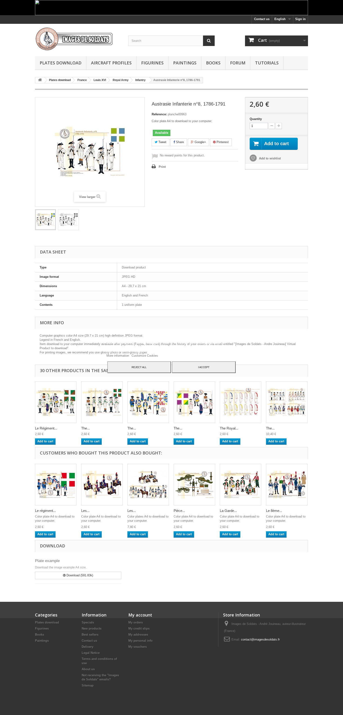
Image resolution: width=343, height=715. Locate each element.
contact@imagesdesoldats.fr (260, 639)
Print (162, 167)
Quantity (256, 119)
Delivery (87, 646)
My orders (135, 622)
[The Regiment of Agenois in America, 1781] (194, 402)
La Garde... (228, 511)
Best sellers (90, 634)
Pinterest (222, 142)
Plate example (47, 561)
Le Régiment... (46, 428)
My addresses (138, 634)
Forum (237, 63)
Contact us (262, 19)
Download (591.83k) (79, 575)
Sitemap (88, 685)
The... (85, 428)
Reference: (159, 114)
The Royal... (229, 428)
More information (118, 355)
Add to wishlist (269, 158)
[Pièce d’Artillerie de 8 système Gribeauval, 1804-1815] (194, 484)
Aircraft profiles (111, 63)
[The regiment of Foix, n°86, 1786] (102, 402)
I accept (204, 367)
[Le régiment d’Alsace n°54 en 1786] (56, 484)
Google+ (200, 142)
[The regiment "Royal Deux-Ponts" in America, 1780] (148, 402)
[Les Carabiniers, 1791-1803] (102, 484)
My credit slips (139, 628)
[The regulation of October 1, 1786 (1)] (287, 402)
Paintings (184, 63)
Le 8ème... (274, 511)
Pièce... (179, 511)
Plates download (60, 63)
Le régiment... (45, 511)
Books (213, 63)
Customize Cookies (145, 355)
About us (88, 669)
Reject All (139, 367)
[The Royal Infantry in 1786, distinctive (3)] (240, 402)
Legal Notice (91, 653)
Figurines (152, 63)
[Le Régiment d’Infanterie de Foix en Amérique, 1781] (56, 402)
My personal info (140, 640)
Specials (88, 622)
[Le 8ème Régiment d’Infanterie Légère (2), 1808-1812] (287, 484)
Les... (85, 511)
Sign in (300, 19)
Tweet (162, 142)
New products (92, 628)
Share (179, 142)
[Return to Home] (39, 80)
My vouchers (137, 646)
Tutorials (267, 63)
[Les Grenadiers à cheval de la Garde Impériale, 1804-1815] (148, 484)
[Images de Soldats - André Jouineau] (78, 38)
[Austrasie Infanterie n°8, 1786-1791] (45, 219)
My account (140, 615)
